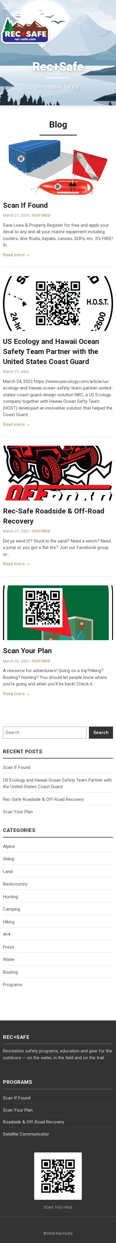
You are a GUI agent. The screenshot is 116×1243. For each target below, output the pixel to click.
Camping (11, 909)
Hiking (9, 922)
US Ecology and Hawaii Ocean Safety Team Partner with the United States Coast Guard (51, 351)
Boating (10, 972)
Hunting (10, 896)
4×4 (6, 934)
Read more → (16, 254)
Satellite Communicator (26, 1134)
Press (8, 947)
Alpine (9, 846)
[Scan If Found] (58, 167)
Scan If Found (25, 205)
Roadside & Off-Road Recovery (33, 1122)
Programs (12, 984)
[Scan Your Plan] (58, 612)
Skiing (8, 859)
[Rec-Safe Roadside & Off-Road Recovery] (58, 473)
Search (101, 732)
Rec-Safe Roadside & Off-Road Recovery (43, 799)
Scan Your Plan (27, 651)
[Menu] (6, 6)
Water (9, 959)
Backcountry (15, 884)
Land (7, 871)
